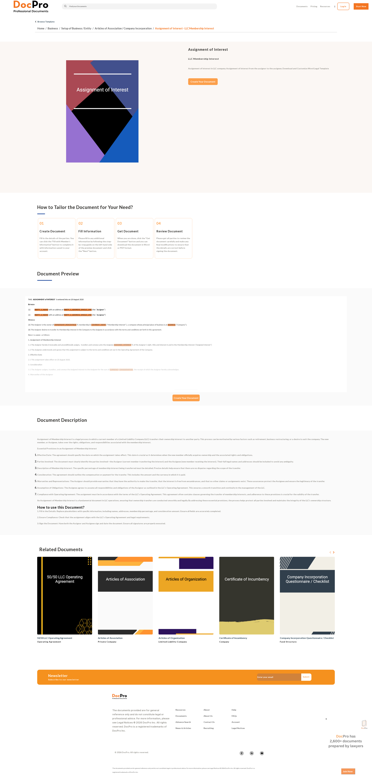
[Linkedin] (252, 753)
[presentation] (330, 552)
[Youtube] (262, 753)
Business (53, 28)
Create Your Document (203, 81)
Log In (343, 6)
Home (40, 28)
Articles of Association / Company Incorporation (123, 28)
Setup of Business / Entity (76, 28)
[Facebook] (242, 753)
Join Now (348, 771)
